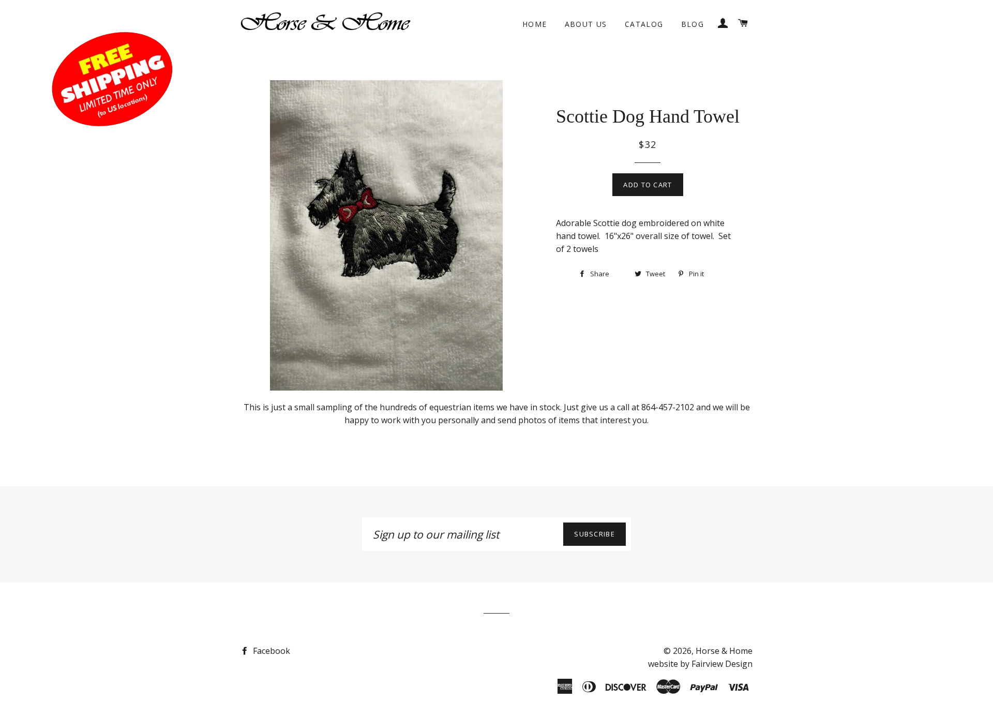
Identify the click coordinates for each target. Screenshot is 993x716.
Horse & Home (724, 651)
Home (534, 24)
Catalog (644, 24)
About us (586, 24)
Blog (692, 24)
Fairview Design (722, 663)
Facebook (270, 651)
